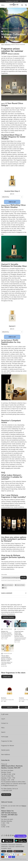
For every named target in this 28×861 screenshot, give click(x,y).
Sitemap (9, 848)
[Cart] (25, 5)
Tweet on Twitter (20, 585)
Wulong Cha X (5, 205)
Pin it (5, 587)
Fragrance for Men (6, 741)
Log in (3, 851)
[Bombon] (9, 688)
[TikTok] (2, 836)
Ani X (2, 103)
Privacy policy (12, 846)
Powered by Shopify (5, 859)
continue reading (8, 617)
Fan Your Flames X (6, 340)
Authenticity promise (19, 846)
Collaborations (4, 844)
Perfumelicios (7, 44)
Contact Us (4, 723)
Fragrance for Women (7, 745)
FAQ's (3, 727)
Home (2, 44)
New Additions (5, 754)
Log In (3, 719)
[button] (9, 707)
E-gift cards (4, 714)
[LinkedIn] (11, 836)
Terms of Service (11, 844)
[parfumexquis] (14, 5)
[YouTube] (13, 836)
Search (3, 732)
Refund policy (19, 844)
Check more (7, 676)
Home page (4, 736)
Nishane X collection (13, 54)
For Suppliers (4, 848)
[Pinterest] (8, 836)
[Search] (21, 5)
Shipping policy (4, 846)
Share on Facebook (8, 585)
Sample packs (5, 750)
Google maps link (6, 794)
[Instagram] (4, 836)
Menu (2, 5)
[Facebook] (6, 836)
